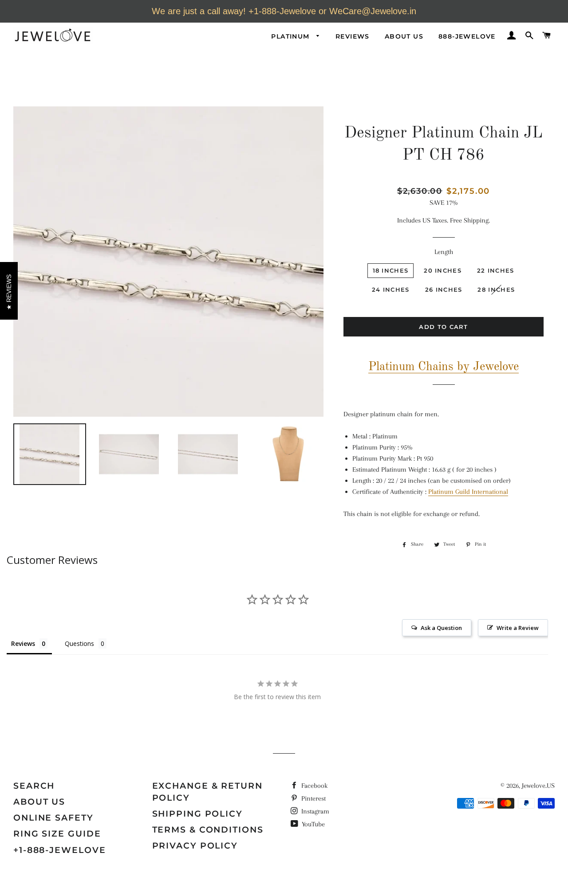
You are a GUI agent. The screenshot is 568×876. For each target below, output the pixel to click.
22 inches (495, 270)
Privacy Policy (195, 846)
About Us (404, 36)
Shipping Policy (197, 814)
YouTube (312, 824)
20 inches (443, 270)
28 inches (496, 289)
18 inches (391, 270)
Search (34, 786)
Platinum (291, 36)
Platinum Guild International (468, 492)
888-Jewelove (467, 36)
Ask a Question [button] (441, 628)
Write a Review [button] (518, 628)
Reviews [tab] (23, 643)
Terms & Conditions (208, 830)
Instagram (314, 811)
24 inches (391, 289)
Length (443, 252)
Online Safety (53, 818)
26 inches (443, 289)
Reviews (352, 36)
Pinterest (313, 798)
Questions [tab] (79, 643)
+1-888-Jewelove (59, 850)
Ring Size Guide (57, 834)
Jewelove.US (538, 786)
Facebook (313, 786)
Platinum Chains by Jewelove (443, 367)
